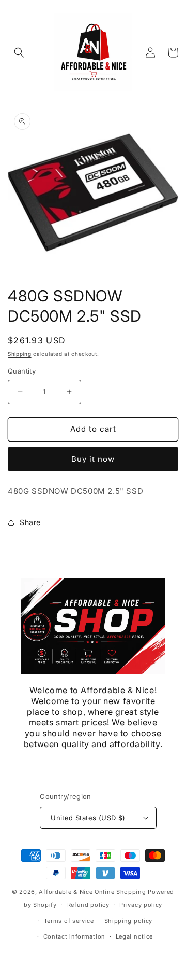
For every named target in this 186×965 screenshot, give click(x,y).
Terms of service (69, 921)
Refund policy (88, 904)
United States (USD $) (88, 818)
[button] (19, 52)
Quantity (22, 371)
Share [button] (30, 522)
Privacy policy (140, 904)
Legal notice (134, 936)
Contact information (74, 936)
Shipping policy (128, 921)
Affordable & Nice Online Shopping (92, 891)
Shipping (20, 354)
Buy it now (93, 459)
